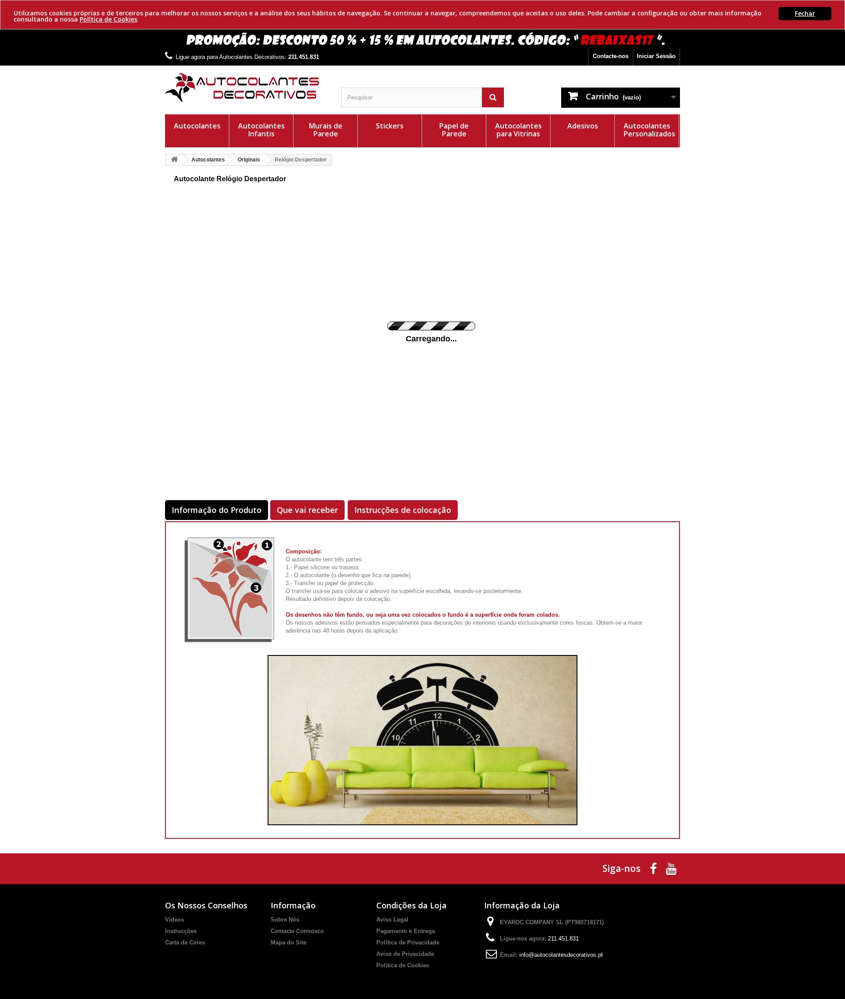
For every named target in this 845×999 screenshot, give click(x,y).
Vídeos (174, 919)
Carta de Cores (185, 942)
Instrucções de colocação (402, 510)
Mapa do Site (288, 942)
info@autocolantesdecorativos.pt (561, 954)
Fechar (805, 13)
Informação (293, 905)
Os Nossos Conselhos (206, 905)
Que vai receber (307, 510)
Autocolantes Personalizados (649, 130)
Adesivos (582, 126)
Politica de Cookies (402, 965)
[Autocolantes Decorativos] (246, 87)
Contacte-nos (610, 56)
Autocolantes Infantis (261, 130)
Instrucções (181, 931)
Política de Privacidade (407, 942)
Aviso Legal (392, 919)
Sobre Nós (285, 919)
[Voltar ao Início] (174, 159)
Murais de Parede (325, 130)
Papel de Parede (454, 130)
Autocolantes (197, 126)
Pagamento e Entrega (405, 931)
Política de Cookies (108, 19)
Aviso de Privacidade (405, 954)
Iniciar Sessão (656, 56)
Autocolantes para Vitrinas (518, 130)
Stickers (390, 126)
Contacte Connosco (297, 931)
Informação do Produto (216, 510)
